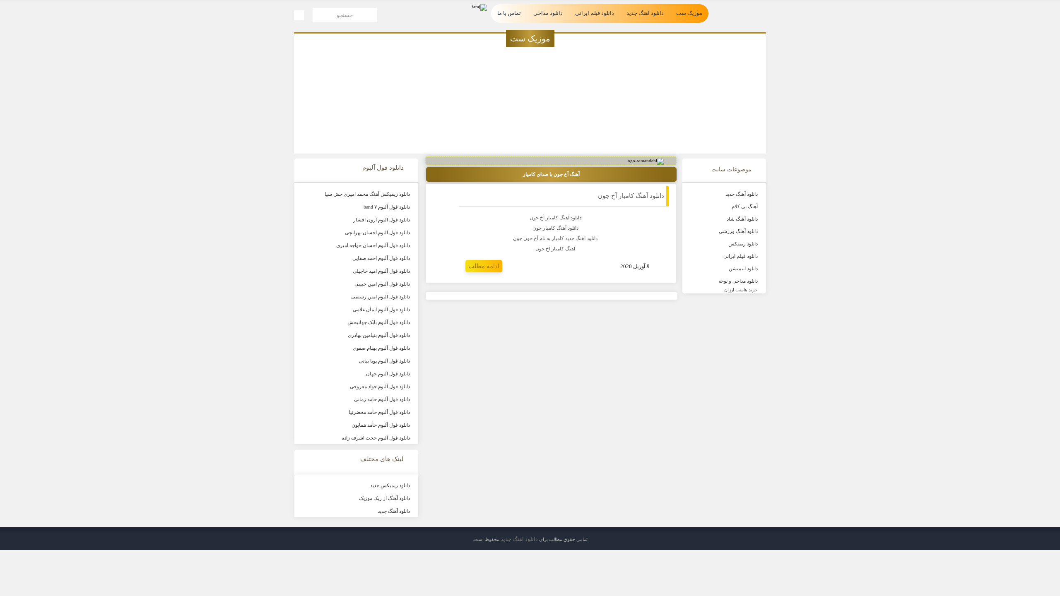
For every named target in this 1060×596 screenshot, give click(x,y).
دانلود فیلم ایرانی (594, 13)
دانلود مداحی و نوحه (738, 281)
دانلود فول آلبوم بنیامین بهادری (379, 335)
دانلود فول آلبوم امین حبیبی (382, 284)
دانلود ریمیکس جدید (390, 485)
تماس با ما (509, 13)
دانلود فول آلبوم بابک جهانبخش (378, 322)
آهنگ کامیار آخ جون (555, 249)
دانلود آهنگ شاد (742, 219)
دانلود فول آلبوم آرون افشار (381, 220)
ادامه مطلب (483, 266)
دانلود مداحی (548, 13)
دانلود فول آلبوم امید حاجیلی (381, 271)
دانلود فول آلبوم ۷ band (387, 207)
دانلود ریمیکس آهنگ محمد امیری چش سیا (367, 194)
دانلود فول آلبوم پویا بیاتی (384, 361)
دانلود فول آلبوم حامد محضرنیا (379, 412)
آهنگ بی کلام (745, 206)
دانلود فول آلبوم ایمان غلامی (381, 309)
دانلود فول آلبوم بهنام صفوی (381, 348)
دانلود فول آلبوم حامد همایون (381, 425)
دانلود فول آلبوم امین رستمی (380, 297)
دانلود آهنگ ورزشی (738, 231)
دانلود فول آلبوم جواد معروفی (380, 386)
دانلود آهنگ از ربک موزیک (384, 498)
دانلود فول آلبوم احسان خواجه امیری (373, 245)
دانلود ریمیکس (743, 244)
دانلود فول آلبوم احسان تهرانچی (377, 233)
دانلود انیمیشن (743, 269)
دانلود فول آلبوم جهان (388, 374)
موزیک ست (689, 13)
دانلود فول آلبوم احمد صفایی (381, 258)
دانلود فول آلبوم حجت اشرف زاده (376, 438)
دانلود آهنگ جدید (645, 13)
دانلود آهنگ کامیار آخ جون (631, 195)
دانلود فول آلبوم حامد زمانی (382, 399)
